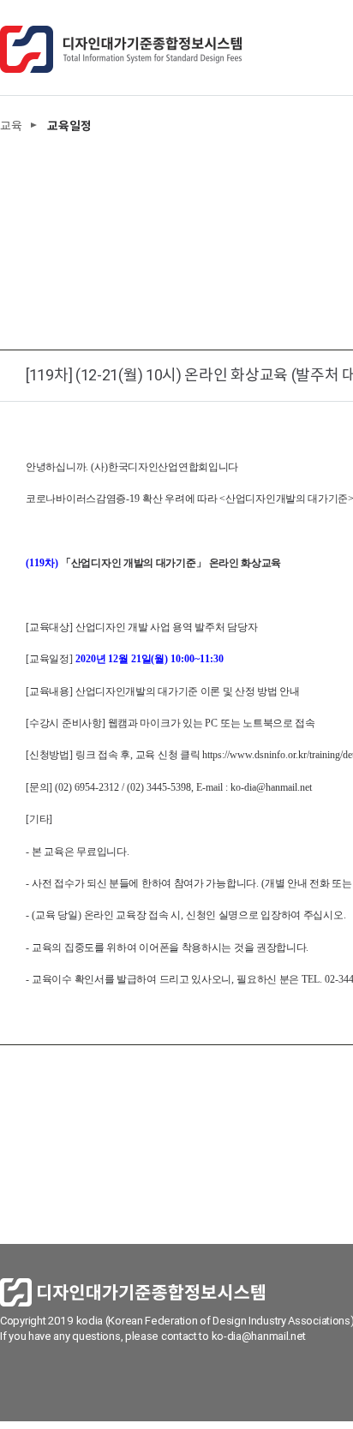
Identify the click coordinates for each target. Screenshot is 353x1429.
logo (121, 49)
